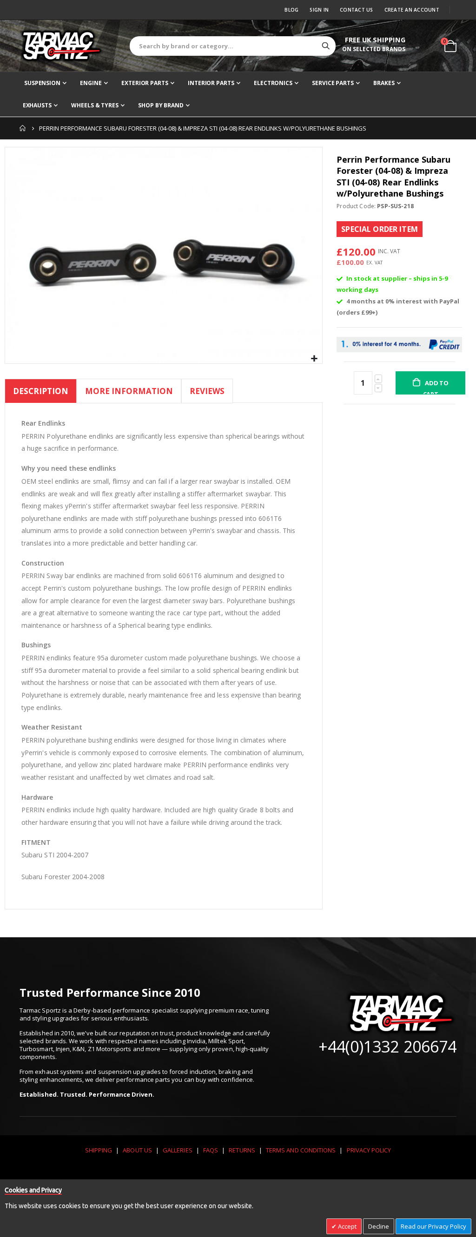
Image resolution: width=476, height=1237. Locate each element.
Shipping (98, 1150)
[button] (314, 359)
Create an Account (411, 10)
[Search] (326, 46)
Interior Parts (211, 83)
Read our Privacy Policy (433, 1226)
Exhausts (37, 105)
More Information (129, 391)
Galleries (177, 1150)
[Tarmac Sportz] (61, 45)
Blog (291, 10)
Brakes (383, 83)
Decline (378, 1226)
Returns (242, 1150)
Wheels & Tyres (94, 105)
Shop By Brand (160, 105)
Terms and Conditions (301, 1150)
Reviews (207, 391)
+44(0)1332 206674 (387, 1046)
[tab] (41, 392)
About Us (137, 1150)
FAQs (210, 1150)
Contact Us (356, 10)
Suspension (42, 83)
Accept (347, 1226)
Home (23, 128)
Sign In (319, 10)
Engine (90, 83)
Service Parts (332, 83)
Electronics (273, 83)
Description (40, 391)
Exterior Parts (144, 83)
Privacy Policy (369, 1150)
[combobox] (233, 46)
